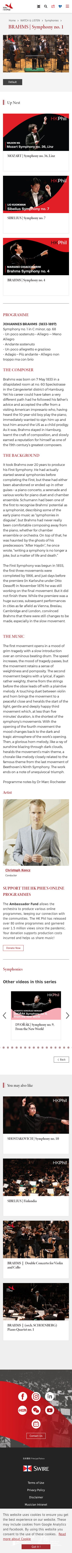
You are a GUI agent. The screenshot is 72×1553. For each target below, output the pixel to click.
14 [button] (38, 1048)
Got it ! (36, 1546)
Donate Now (13, 948)
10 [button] (21, 1048)
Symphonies (52, 20)
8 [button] (12, 1048)
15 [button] (43, 1048)
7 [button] (8, 1048)
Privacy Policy (36, 1490)
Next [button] (67, 1015)
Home (12, 20)
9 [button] (16, 1048)
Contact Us (36, 1436)
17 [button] (51, 1048)
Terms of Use (36, 1483)
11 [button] (25, 1048)
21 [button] (68, 1048)
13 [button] (34, 1048)
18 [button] (56, 1048)
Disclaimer (36, 1497)
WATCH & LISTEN (30, 20)
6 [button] (3, 1048)
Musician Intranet (36, 1504)
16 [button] (47, 1048)
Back (62, 1059)
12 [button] (30, 1048)
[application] (36, 53)
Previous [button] (4, 1015)
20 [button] (64, 1048)
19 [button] (60, 1048)
